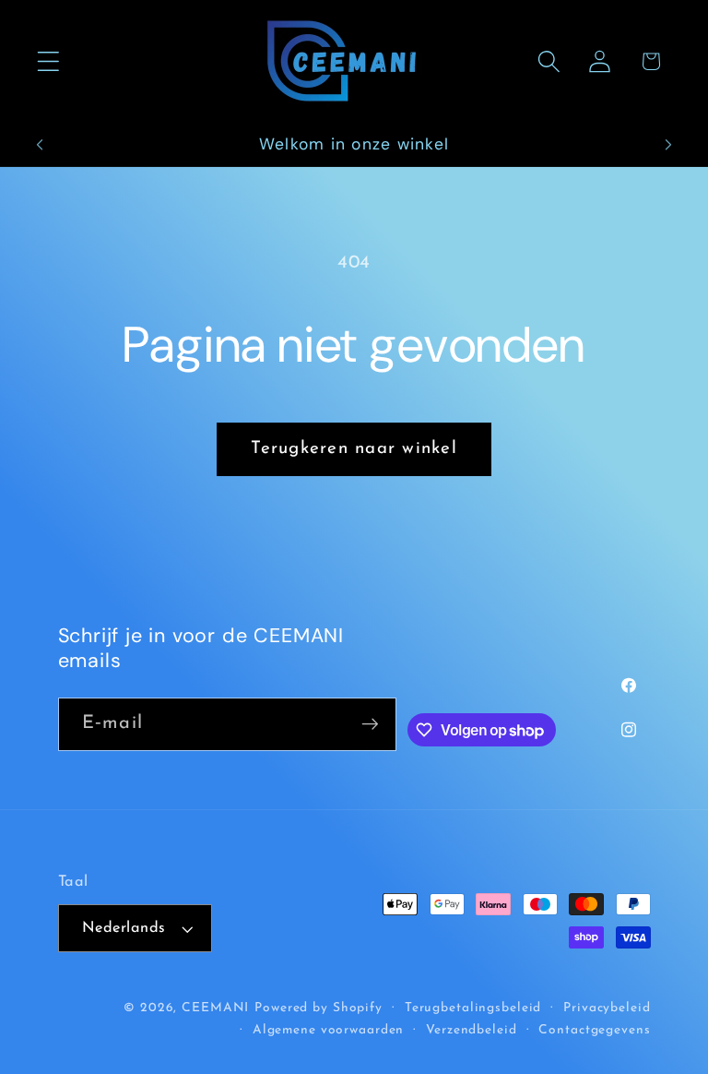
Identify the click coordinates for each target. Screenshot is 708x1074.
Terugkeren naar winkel (354, 449)
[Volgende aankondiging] (668, 145)
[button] (48, 61)
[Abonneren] (370, 724)
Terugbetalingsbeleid (473, 1008)
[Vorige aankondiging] (39, 145)
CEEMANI (215, 1008)
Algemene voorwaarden (329, 1030)
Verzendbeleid (471, 1030)
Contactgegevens (594, 1030)
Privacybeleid (606, 1008)
